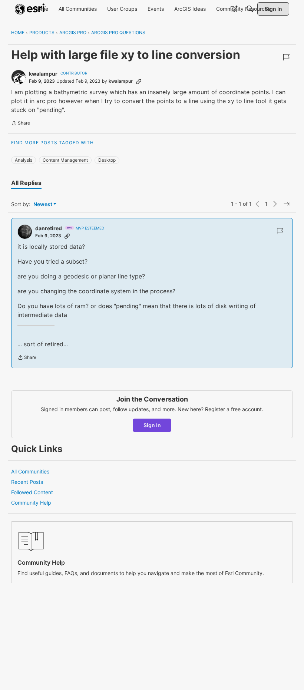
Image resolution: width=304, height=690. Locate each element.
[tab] (26, 182)
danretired (48, 228)
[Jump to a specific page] (287, 204)
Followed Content (32, 492)
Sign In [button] (152, 425)
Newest (42, 204)
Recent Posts (27, 482)
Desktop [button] (107, 160)
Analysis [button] (23, 160)
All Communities (30, 471)
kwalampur (43, 73)
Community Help (31, 502)
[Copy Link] (138, 81)
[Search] (250, 9)
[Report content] (286, 57)
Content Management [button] (65, 160)
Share (20, 124)
